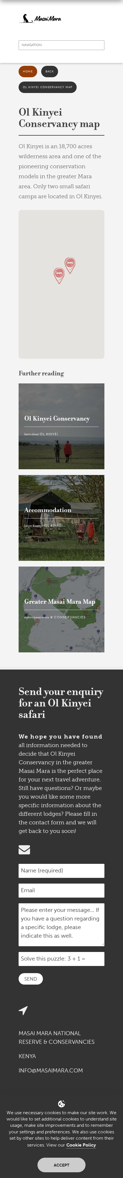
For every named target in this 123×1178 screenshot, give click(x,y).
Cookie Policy (81, 1145)
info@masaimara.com (51, 1070)
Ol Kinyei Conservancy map (47, 87)
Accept (61, 1165)
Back (49, 71)
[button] (70, 265)
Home (28, 71)
